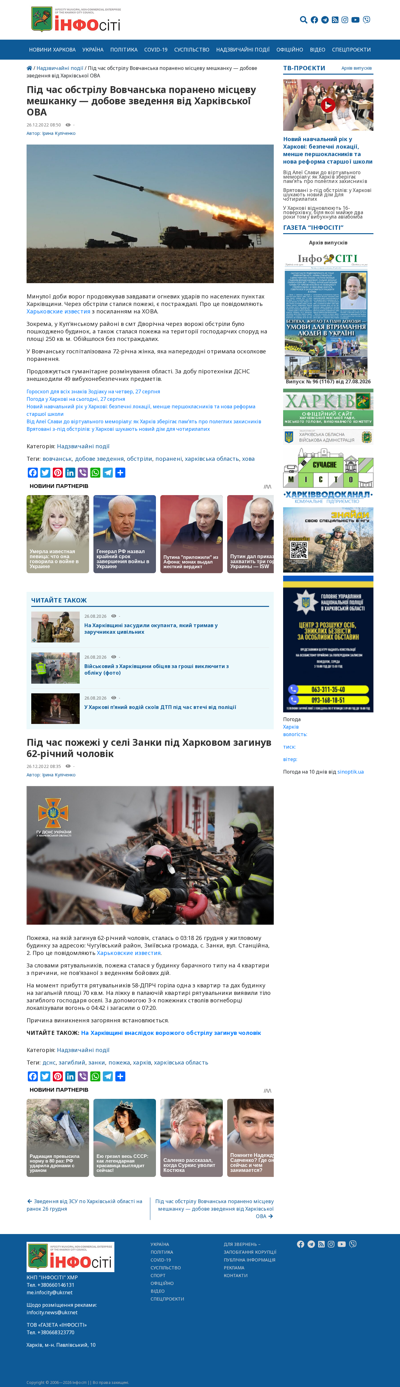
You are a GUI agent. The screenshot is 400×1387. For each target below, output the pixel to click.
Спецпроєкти (351, 49)
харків (142, 1062)
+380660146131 (56, 1284)
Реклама (234, 1268)
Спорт (158, 1275)
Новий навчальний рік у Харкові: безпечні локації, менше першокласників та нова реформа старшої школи (327, 150)
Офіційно (290, 49)
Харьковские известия (59, 311)
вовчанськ (57, 458)
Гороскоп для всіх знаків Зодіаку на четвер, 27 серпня (93, 391)
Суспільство (191, 49)
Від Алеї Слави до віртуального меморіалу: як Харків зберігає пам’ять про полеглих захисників (144, 421)
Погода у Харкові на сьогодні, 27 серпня (76, 399)
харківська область (212, 458)
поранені (168, 458)
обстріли (139, 458)
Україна (93, 49)
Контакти (236, 1275)
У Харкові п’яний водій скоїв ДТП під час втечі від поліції (160, 707)
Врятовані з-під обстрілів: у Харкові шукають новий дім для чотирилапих (118, 428)
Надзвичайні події (243, 49)
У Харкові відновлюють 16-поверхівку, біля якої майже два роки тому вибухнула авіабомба (323, 212)
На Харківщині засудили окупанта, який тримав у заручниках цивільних (151, 628)
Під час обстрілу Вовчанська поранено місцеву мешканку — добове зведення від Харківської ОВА (214, 1209)
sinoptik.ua (351, 771)
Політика (124, 49)
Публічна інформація (249, 1260)
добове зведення (99, 458)
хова (248, 458)
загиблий (72, 1062)
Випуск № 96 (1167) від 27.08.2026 (328, 381)
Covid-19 (156, 49)
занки (96, 1062)
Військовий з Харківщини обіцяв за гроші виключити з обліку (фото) (156, 669)
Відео (317, 49)
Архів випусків (357, 68)
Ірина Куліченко (59, 133)
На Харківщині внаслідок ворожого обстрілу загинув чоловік (171, 1032)
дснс (49, 1062)
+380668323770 (56, 1332)
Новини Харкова (52, 49)
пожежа (119, 1062)
